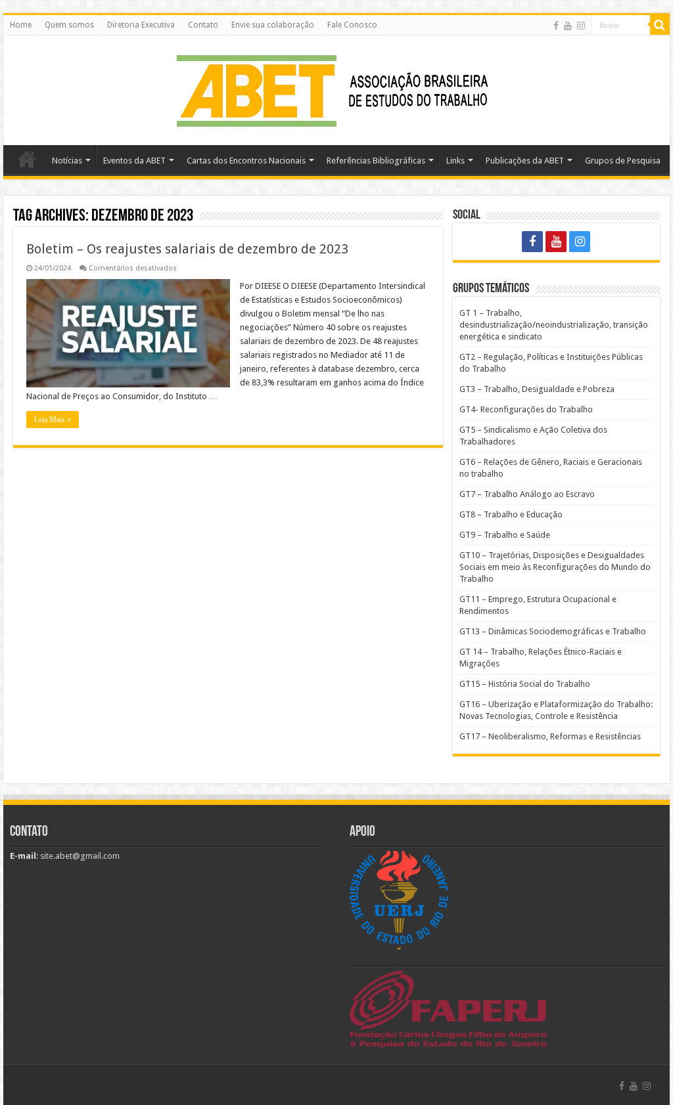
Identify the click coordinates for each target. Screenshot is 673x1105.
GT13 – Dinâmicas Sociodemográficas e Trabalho (552, 631)
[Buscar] (660, 25)
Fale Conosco (352, 25)
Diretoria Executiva (141, 25)
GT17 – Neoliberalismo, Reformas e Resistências (550, 736)
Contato (203, 25)
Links (455, 160)
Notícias (67, 160)
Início (27, 159)
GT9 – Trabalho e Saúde (504, 535)
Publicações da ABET (525, 160)
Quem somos (69, 25)
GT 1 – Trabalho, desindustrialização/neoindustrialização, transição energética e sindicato (553, 324)
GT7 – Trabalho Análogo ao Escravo (527, 494)
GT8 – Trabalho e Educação (511, 514)
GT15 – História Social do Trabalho (524, 684)
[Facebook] (556, 25)
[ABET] (336, 88)
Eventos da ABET (134, 160)
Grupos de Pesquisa (623, 160)
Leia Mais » (52, 419)
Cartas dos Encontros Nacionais (246, 160)
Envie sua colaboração (272, 25)
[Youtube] (568, 25)
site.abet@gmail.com (79, 856)
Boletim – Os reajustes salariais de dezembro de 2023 (187, 249)
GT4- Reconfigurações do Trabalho (526, 409)
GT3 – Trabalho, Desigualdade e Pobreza (537, 389)
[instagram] (581, 25)
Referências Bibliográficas (376, 160)
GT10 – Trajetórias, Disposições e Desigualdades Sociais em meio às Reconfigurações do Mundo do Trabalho (555, 567)
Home (21, 25)
